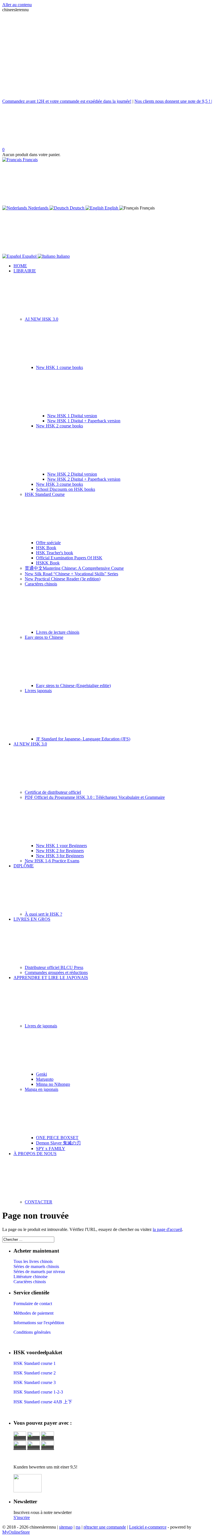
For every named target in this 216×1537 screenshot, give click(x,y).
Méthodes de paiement (33, 1313)
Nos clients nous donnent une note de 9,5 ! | (173, 101)
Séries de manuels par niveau (39, 1271)
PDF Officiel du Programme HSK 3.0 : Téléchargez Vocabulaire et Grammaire (95, 797)
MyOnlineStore (16, 1532)
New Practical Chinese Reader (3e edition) (62, 578)
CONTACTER (38, 1202)
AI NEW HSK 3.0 (41, 319)
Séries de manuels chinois (36, 1266)
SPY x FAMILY (50, 1148)
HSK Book (46, 547)
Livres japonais (38, 690)
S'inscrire (22, 1517)
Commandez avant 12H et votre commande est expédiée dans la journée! (66, 101)
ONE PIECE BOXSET (57, 1137)
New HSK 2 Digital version (72, 474)
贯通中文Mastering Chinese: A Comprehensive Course (74, 568)
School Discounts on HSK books (65, 489)
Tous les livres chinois (33, 1261)
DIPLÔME (24, 865)
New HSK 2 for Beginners (60, 850)
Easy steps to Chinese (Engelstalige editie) (73, 685)
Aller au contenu (17, 4)
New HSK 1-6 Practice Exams (52, 860)
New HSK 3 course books (59, 484)
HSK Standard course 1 (35, 1363)
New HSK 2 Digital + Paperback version (83, 479)
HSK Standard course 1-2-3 (38, 1392)
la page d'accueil (167, 1229)
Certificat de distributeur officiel (53, 792)
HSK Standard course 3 (35, 1382)
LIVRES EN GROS (32, 919)
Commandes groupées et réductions (56, 972)
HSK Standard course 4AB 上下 (43, 1401)
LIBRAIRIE (25, 270)
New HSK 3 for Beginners (60, 855)
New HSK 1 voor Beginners (61, 845)
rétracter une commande (105, 1527)
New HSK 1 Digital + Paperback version (83, 420)
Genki (41, 1074)
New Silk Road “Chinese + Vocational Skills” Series (71, 573)
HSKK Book (48, 562)
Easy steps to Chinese (44, 637)
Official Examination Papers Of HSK (69, 557)
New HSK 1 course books (59, 367)
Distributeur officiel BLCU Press (54, 967)
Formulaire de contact (33, 1303)
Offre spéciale (48, 542)
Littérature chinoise (31, 1276)
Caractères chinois (41, 583)
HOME (20, 265)
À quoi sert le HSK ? (43, 914)
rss (78, 1527)
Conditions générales (32, 1332)
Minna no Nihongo (53, 1084)
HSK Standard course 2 (35, 1372)
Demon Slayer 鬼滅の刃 (58, 1143)
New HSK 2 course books (59, 425)
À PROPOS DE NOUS (35, 1153)
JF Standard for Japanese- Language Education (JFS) (83, 738)
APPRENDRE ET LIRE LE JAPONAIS (51, 977)
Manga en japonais (41, 1089)
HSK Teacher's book (54, 552)
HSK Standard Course (45, 494)
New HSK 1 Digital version (72, 415)
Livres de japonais (41, 1025)
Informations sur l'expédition (39, 1322)
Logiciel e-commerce (147, 1527)
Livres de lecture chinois (57, 632)
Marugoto (44, 1079)
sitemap (66, 1527)
